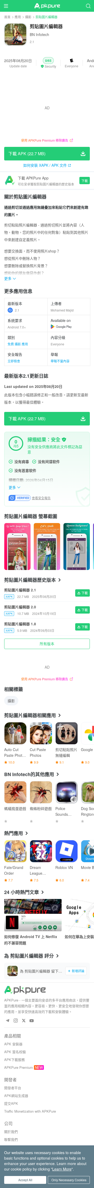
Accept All (25, 1180)
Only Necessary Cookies (68, 1180)
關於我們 (11, 1131)
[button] (48, 63)
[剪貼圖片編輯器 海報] (17, 546)
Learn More (62, 1169)
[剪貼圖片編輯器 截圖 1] (47, 546)
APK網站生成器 (16, 1095)
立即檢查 (14, 361)
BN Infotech (39, 34)
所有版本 (47, 643)
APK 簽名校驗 (15, 1051)
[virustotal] (64, 439)
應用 (18, 17)
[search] (88, 6)
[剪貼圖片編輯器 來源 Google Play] (61, 327)
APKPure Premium (18, 1067)
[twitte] (23, 1021)
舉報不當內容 (60, 361)
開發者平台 (12, 1087)
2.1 (17, 310)
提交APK (11, 1103)
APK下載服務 (14, 1059)
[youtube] (31, 1021)
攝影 (28, 17)
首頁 (7, 17)
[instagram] (15, 1021)
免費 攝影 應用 (18, 344)
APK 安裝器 (13, 1043)
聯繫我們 (11, 1139)
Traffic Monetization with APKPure (30, 1111)
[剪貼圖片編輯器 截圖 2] (76, 546)
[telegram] (7, 1021)
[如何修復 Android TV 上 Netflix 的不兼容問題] (33, 915)
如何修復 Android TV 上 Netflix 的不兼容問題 (30, 939)
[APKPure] (47, 6)
